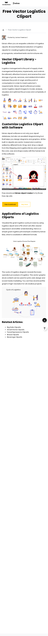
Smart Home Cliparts (15, 330)
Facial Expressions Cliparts (18, 332)
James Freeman (21, 37)
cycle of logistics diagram (16, 272)
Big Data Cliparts (14, 327)
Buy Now (25, 204)
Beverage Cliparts (14, 337)
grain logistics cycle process (24, 223)
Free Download (10, 204)
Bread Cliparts (13, 335)
